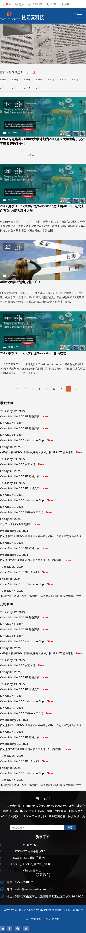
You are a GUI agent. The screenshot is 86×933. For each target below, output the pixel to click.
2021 (27, 80)
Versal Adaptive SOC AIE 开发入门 (24, 488)
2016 (3, 88)
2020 (39, 80)
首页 (3, 72)
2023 (3, 80)
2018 (63, 80)
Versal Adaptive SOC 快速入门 (22, 464)
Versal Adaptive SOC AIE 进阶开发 (24, 416)
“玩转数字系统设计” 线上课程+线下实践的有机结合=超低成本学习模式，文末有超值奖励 (42, 596)
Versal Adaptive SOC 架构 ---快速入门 (26, 512)
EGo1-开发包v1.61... (31, 845)
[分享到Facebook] (9, 928)
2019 (51, 80)
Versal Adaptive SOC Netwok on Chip (26, 440)
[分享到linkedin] (2, 928)
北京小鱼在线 (52, 919)
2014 (27, 88)
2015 (15, 88)
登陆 (53, 4)
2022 (15, 80)
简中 (8, 4)
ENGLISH (37, 4)
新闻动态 (14, 72)
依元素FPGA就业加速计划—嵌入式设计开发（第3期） (35, 560)
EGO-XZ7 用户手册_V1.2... (31, 851)
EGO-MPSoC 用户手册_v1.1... (31, 858)
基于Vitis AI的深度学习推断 (20, 524)
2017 (75, 80)
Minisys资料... (32, 870)
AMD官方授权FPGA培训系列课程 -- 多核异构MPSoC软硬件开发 (41, 452)
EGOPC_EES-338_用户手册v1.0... (31, 864)
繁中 (21, 4)
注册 (67, 4)
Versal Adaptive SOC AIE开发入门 (24, 572)
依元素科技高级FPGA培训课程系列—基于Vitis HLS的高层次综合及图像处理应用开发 (42, 536)
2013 (39, 88)
